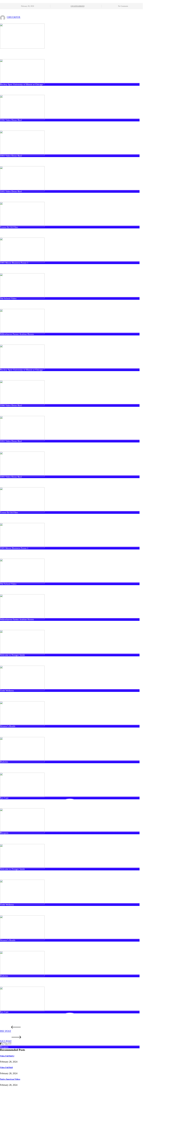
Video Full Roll (6, 1067)
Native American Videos (10, 1079)
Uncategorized (77, 6)
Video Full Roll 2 (7, 1056)
